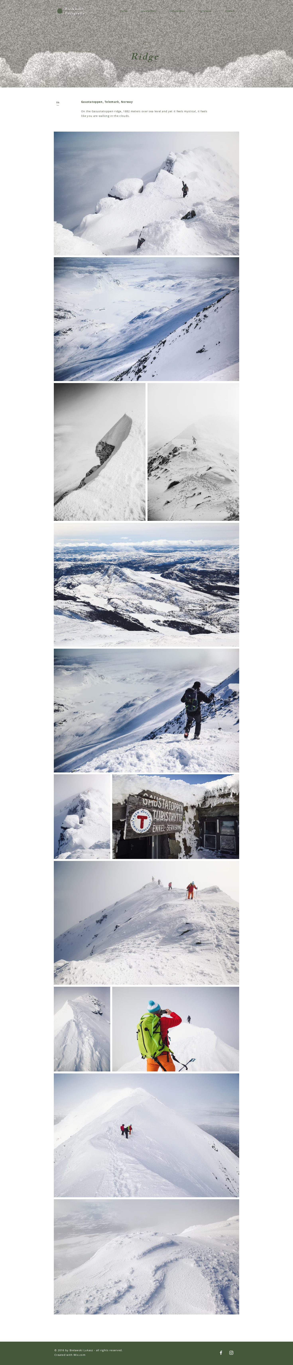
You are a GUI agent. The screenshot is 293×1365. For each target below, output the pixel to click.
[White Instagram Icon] (231, 1352)
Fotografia (75, 14)
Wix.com (80, 1355)
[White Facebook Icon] (221, 1352)
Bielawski (74, 9)
